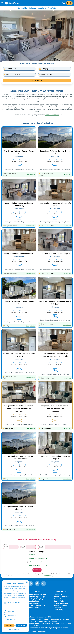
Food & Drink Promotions (37, 565)
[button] (15, 629)
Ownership (22, 8)
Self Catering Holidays (36, 597)
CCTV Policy (58, 610)
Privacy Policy (48, 576)
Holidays (32, 8)
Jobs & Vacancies (60, 605)
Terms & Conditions (61, 597)
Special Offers (33, 607)
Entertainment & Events (37, 562)
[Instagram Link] (43, 583)
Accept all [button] (9, 625)
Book (69, 3)
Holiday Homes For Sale (37, 594)
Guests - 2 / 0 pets (46, 74)
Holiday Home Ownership (37, 558)
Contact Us (58, 594)
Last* (23, 547)
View (19, 165)
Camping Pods (33, 601)
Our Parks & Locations (36, 605)
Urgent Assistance (61, 603)
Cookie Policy (59, 601)
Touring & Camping (35, 599)
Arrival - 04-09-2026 (12, 74)
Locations (42, 8)
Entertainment (33, 603)
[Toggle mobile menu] (2, 3)
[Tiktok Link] (37, 583)
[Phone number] (63, 3)
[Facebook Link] (30, 583)
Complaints (58, 607)
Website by (32, 631)
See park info (30, 174)
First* (6, 547)
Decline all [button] (21, 625)
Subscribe (37, 570)
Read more (6, 599)
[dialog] (15, 606)
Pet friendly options (52, 115)
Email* (41, 547)
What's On (52, 8)
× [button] (27, 582)
